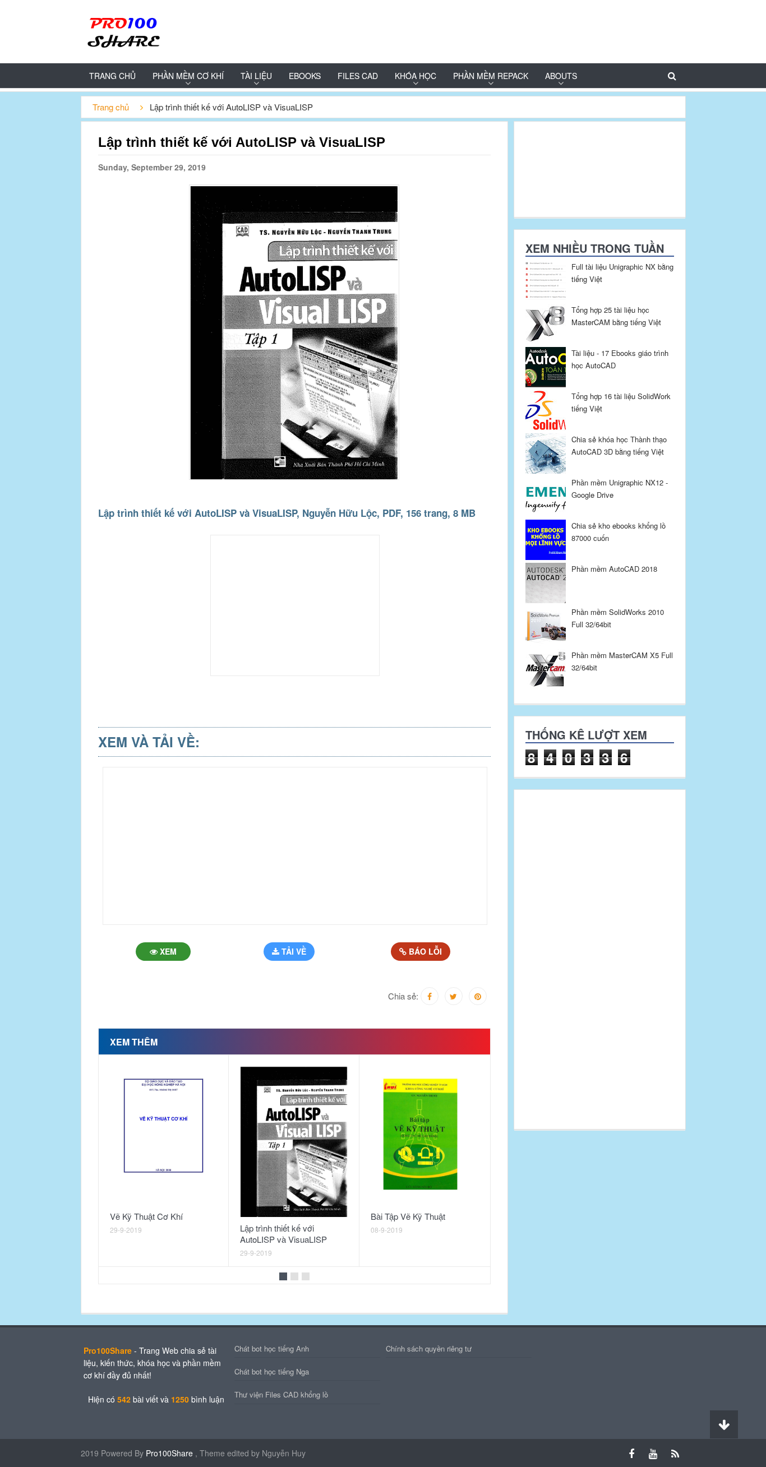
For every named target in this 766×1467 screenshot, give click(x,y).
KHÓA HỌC (415, 75)
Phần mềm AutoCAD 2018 (614, 568)
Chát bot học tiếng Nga (271, 1371)
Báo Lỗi (424, 951)
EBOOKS (305, 75)
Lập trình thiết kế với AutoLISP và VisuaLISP (283, 1233)
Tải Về (292, 951)
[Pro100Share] (123, 30)
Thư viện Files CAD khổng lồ (281, 1394)
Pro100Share (170, 1453)
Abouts (561, 75)
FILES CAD (358, 75)
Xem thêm (134, 1041)
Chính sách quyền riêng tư (429, 1348)
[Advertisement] (727, 261)
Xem (167, 951)
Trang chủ (112, 75)
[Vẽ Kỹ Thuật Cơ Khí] (164, 1135)
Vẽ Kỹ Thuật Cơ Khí (146, 1216)
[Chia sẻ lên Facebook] (430, 996)
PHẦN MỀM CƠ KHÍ (188, 75)
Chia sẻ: (403, 996)
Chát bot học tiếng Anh (271, 1348)
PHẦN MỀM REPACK (490, 75)
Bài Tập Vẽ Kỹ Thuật (408, 1216)
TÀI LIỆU (256, 75)
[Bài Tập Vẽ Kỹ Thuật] (424, 1135)
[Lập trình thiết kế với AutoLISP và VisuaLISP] (294, 1141)
